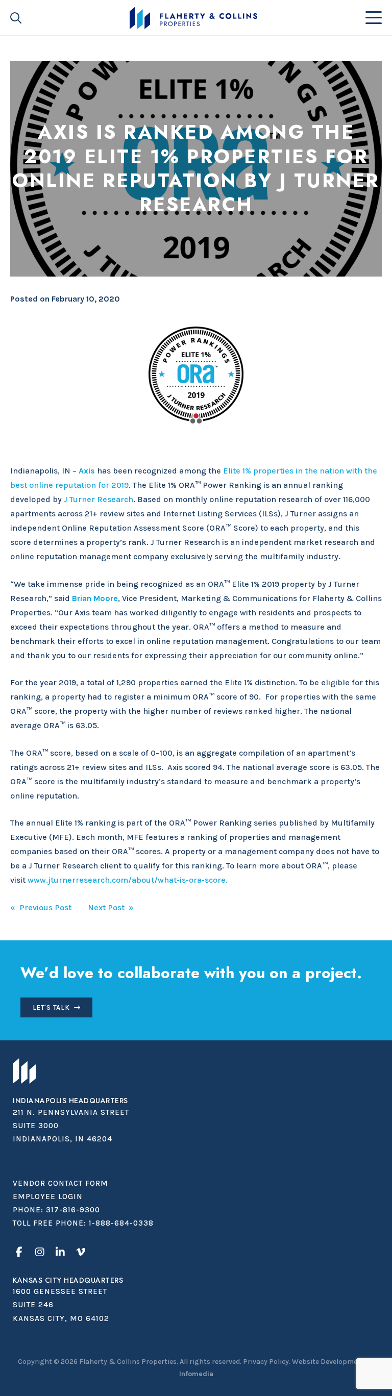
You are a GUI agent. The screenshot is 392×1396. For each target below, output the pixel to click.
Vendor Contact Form (60, 1183)
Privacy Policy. (266, 1361)
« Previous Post (40, 907)
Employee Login (48, 1196)
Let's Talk (51, 1007)
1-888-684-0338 (121, 1223)
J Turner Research (98, 499)
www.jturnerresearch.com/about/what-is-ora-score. (128, 880)
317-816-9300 (73, 1209)
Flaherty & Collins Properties (193, 18)
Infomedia (196, 1373)
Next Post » (111, 907)
